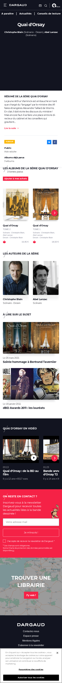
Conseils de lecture (49, 13)
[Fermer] (57, 653)
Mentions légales (31, 640)
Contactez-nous (31, 631)
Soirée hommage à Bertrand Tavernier (29, 362)
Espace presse (31, 636)
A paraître (7, 13)
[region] (31, 665)
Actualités (25, 13)
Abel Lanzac (51, 32)
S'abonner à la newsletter (31, 645)
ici (13, 550)
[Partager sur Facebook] (55, 142)
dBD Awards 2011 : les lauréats (24, 408)
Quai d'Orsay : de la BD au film (20, 472)
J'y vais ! (31, 595)
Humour (9, 142)
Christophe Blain (13, 32)
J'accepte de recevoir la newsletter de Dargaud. (30, 541)
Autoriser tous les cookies (31, 677)
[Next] (54, 213)
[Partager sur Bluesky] (49, 142)
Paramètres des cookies (31, 669)
